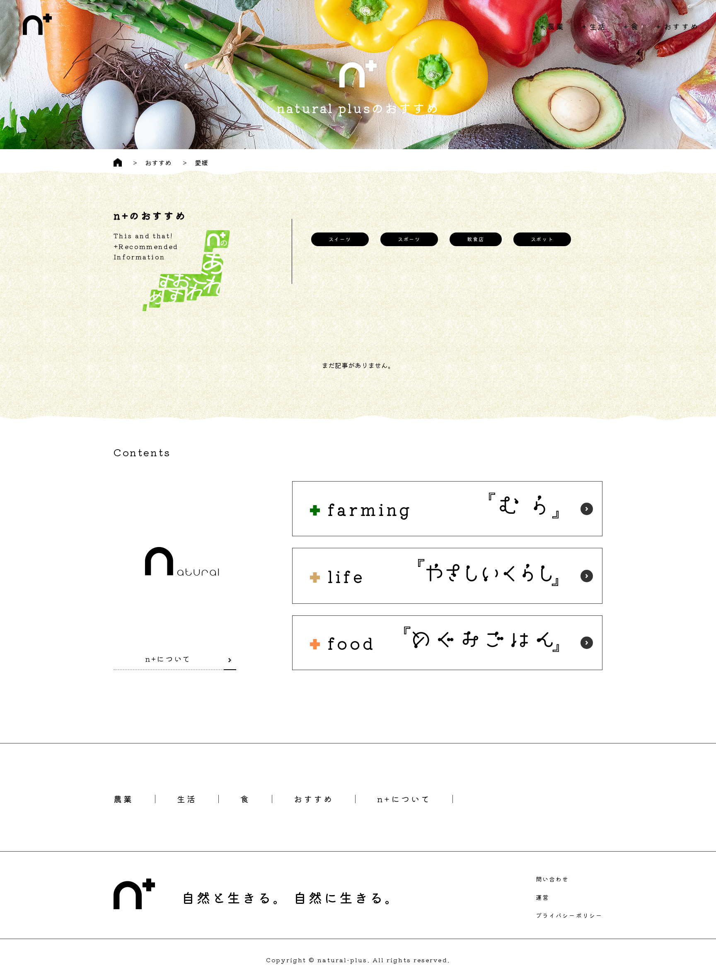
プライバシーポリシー (569, 915)
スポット (542, 238)
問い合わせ (552, 879)
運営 (542, 897)
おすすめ (681, 26)
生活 (598, 26)
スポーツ (409, 238)
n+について (168, 658)
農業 (556, 26)
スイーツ (340, 238)
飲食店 (475, 238)
